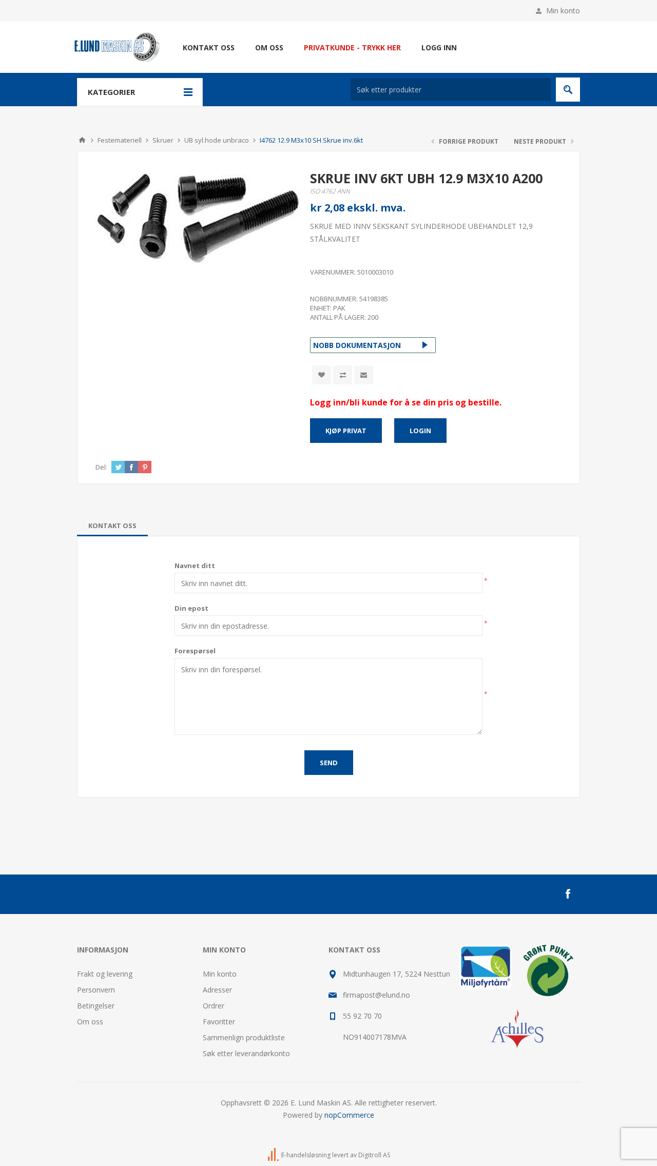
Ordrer (213, 1005)
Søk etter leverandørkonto (246, 1053)
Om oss (90, 1021)
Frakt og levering (104, 974)
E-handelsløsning (306, 1155)
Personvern (96, 990)
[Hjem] (82, 140)
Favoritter (219, 1021)
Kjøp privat (345, 430)
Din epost (191, 608)
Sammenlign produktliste (244, 1037)
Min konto (563, 10)
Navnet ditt (195, 565)
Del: (101, 467)
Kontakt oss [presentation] (112, 525)
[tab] (112, 525)
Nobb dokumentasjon (357, 345)
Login (420, 430)
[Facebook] (567, 894)
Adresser (217, 990)
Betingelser (95, 1005)
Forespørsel (195, 650)
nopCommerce (349, 1115)
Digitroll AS (374, 1155)
